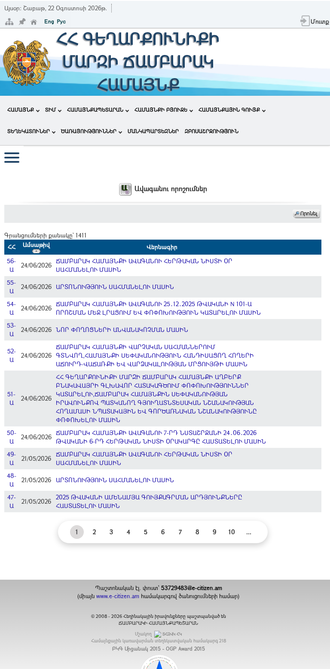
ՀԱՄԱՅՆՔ (20, 109)
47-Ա (11, 501)
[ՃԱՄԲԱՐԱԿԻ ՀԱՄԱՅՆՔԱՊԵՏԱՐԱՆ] (26, 61)
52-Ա (11, 355)
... (248, 532)
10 (232, 532)
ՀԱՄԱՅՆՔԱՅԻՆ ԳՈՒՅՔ (229, 109)
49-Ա (11, 458)
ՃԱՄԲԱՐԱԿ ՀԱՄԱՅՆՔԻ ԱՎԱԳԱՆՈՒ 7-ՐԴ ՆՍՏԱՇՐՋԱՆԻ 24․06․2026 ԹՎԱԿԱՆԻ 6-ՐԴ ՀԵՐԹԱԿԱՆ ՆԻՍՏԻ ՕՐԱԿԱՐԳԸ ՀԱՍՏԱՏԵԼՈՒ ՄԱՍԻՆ (161, 437)
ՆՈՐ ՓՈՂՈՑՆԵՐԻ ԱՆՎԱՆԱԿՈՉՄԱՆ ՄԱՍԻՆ (122, 329)
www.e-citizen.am (117, 596)
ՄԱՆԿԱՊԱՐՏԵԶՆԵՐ (153, 131)
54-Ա (11, 308)
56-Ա (11, 265)
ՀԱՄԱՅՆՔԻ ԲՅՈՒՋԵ (160, 109)
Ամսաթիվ (36, 244)
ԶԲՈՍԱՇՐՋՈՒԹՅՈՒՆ (211, 131)
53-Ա (11, 329)
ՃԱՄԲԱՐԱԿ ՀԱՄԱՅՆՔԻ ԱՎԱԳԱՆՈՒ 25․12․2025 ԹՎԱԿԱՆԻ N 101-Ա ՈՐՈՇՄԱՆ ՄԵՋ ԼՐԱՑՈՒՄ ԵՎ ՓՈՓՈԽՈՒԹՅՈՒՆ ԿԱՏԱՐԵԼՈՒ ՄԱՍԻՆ (158, 308)
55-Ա (11, 286)
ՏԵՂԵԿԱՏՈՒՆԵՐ (28, 131)
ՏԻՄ (50, 109)
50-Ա (11, 437)
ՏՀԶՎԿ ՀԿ (172, 634)
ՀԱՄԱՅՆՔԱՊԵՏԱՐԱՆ (95, 109)
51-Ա (11, 398)
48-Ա (11, 479)
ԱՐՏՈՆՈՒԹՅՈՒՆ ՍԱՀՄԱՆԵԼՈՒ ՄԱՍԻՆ (115, 287)
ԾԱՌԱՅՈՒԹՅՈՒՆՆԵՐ (88, 131)
